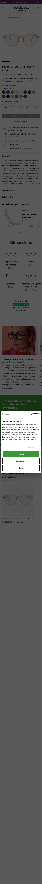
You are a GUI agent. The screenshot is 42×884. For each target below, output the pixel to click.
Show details (31, 447)
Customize (20, 461)
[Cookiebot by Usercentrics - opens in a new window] (31, 414)
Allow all (21, 454)
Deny (21, 468)
